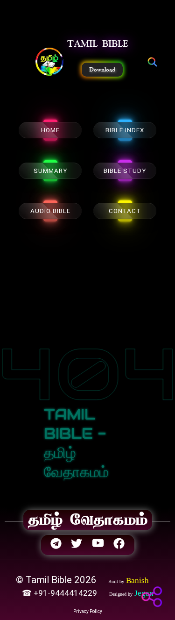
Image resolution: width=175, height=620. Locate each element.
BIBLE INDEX (124, 130)
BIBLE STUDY (125, 170)
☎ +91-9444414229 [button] (60, 593)
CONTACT (125, 210)
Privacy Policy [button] (87, 611)
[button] (49, 63)
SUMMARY (50, 170)
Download (102, 69)
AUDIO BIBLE (50, 210)
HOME (50, 130)
